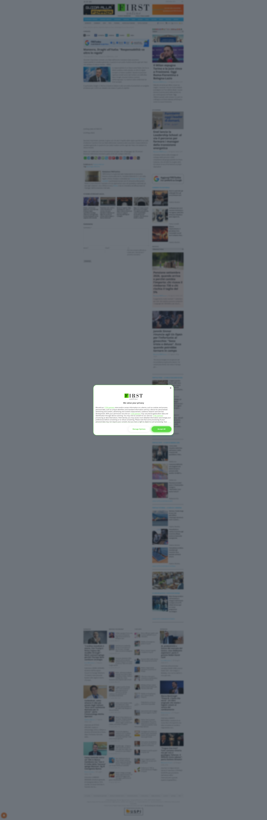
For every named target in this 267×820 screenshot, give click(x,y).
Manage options (139, 429)
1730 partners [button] (109, 407)
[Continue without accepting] (170, 389)
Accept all (162, 429)
